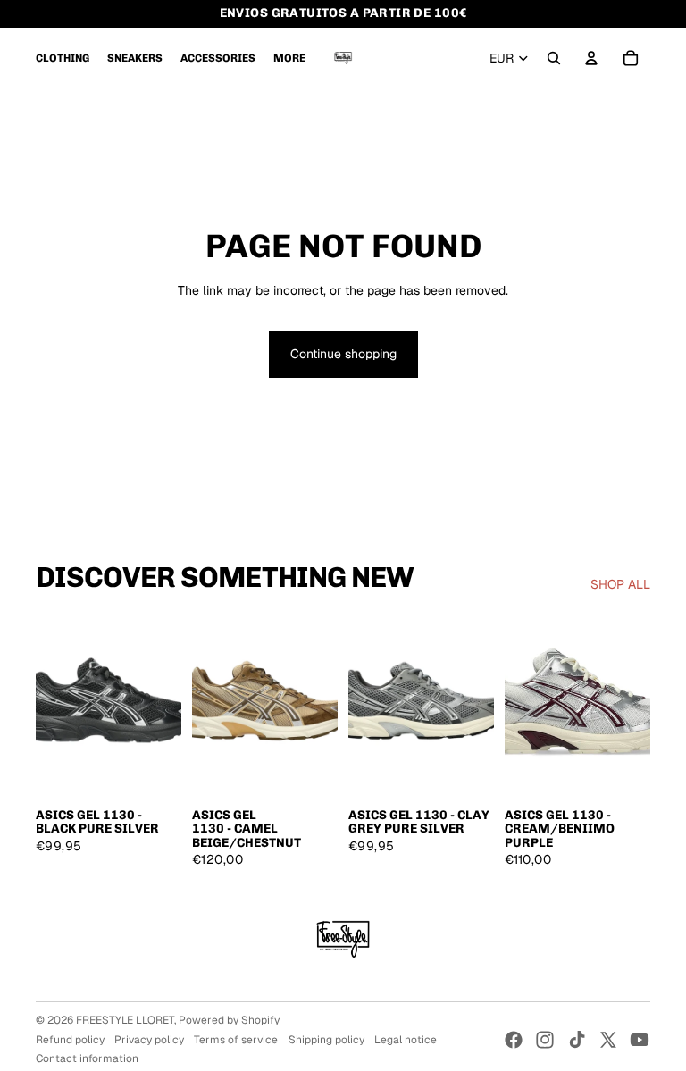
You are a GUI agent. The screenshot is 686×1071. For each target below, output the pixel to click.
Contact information (87, 1058)
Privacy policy (149, 1040)
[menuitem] (62, 58)
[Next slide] (167, 706)
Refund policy (70, 1040)
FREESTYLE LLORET (125, 1020)
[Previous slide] (49, 706)
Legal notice (405, 1040)
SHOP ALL (620, 584)
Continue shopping (343, 354)
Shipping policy (326, 1040)
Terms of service (236, 1040)
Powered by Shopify (229, 1020)
